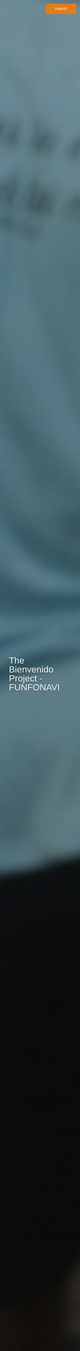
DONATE (61, 8)
